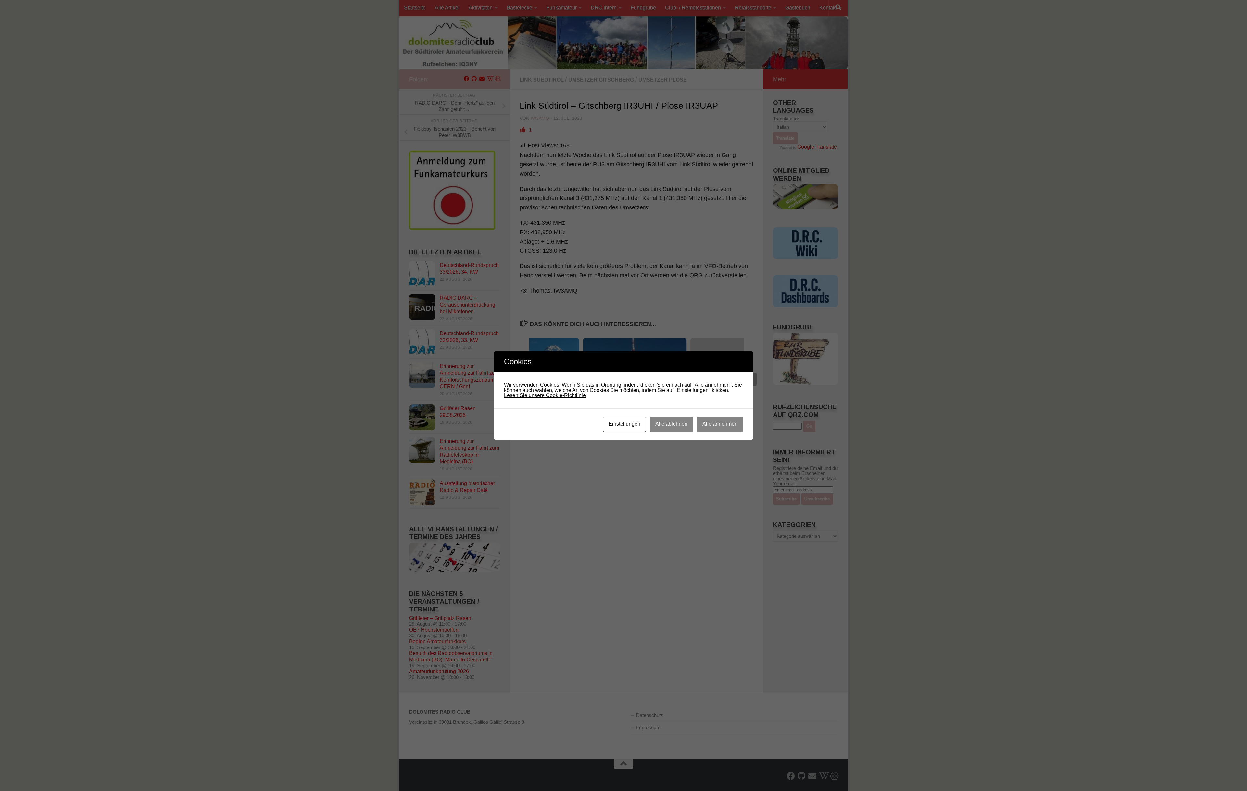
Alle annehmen (719, 424)
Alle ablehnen (671, 424)
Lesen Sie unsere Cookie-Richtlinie (545, 395)
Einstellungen (624, 424)
